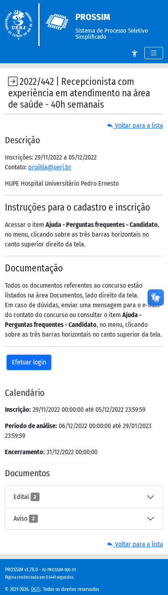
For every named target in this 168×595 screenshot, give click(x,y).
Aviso (24, 518)
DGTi (35, 589)
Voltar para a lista (138, 125)
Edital (24, 497)
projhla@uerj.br (49, 167)
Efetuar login (29, 362)
